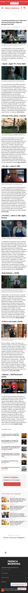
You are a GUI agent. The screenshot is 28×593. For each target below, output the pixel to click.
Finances (12, 512)
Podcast (3, 463)
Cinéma (3, 437)
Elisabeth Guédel (14, 502)
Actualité (23, 27)
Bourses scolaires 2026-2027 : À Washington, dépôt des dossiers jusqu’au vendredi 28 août (18, 500)
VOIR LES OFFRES (14, 3)
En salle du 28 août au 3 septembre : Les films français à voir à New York (10, 434)
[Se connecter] (21, 7)
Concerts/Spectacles (7, 443)
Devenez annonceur (6, 569)
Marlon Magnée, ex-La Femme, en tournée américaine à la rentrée (9, 441)
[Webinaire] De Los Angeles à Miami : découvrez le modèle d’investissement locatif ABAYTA (18, 515)
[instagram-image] (5, 544)
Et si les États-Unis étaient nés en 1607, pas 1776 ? (9, 461)
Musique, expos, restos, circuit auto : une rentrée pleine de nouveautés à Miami (10, 455)
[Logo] (12, 8)
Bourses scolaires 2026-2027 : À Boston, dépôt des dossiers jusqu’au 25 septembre (18, 507)
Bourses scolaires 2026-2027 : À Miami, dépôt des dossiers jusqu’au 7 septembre (18, 523)
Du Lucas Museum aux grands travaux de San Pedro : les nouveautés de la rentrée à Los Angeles (11, 448)
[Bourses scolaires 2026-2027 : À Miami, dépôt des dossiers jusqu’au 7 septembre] (5, 522)
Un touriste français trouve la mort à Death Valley (10, 468)
